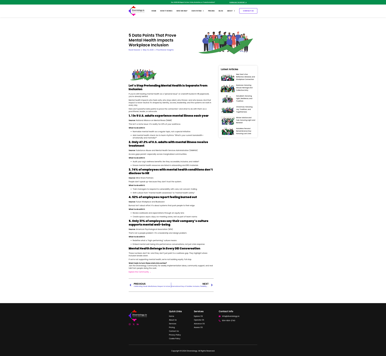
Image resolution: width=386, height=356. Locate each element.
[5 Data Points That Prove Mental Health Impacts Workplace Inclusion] (228, 77)
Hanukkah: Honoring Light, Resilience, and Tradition (244, 98)
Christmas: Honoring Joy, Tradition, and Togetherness (244, 109)
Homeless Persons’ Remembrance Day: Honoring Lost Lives (244, 131)
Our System (196, 11)
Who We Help (181, 11)
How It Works (166, 11)
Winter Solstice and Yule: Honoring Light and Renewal (245, 120)
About (230, 11)
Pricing (211, 11)
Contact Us (248, 11)
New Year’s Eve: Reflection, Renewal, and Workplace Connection (245, 76)
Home (153, 11)
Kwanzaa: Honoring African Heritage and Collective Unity (244, 87)
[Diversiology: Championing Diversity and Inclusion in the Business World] (136, 11)
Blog (221, 11)
